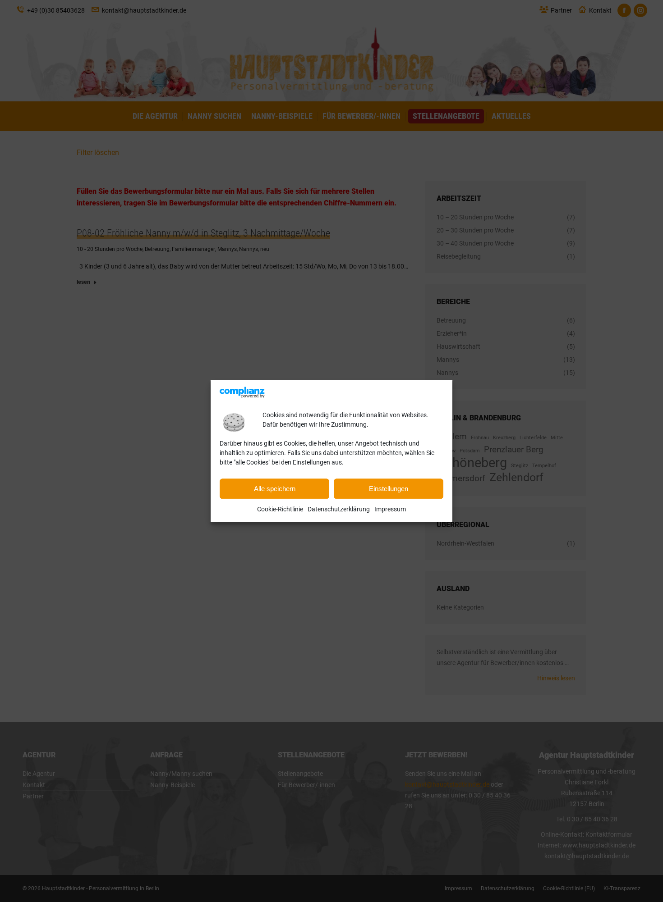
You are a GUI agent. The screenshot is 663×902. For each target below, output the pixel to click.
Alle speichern (274, 488)
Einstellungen (388, 488)
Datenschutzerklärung (339, 509)
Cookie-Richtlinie (280, 509)
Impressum (390, 509)
